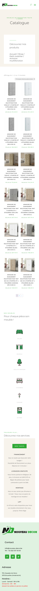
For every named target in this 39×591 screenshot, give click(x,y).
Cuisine (19, 402)
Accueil (13, 54)
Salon (19, 338)
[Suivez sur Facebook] (7, 557)
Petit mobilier (16, 56)
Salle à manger (19, 369)
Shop (20, 54)
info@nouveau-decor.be (13, 548)
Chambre (19, 387)
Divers (19, 417)
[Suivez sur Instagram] (13, 557)
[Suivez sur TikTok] (18, 557)
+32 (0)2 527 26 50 (14, 550)
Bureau (19, 354)
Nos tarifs (19, 446)
